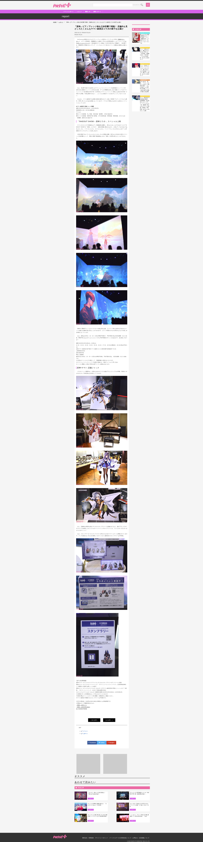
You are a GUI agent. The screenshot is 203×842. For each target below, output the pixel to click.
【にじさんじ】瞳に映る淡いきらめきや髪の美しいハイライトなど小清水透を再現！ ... (97, 816)
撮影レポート (97, 11)
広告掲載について (144, 838)
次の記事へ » (109, 720)
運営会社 (85, 838)
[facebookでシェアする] (92, 743)
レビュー (79, 11)
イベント (85, 731)
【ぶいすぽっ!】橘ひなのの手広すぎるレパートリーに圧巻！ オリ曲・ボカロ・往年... (139, 805)
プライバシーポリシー (101, 838)
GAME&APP (144, 80)
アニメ (142, 47)
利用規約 (91, 838)
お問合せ (135, 838)
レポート (61, 22)
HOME (54, 22)
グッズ (142, 33)
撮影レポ (87, 11)
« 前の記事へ (94, 720)
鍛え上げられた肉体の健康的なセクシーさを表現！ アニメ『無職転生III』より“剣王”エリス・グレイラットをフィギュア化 (144, 39)
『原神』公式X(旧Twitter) (83, 707)
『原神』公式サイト (81, 705)
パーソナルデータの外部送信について (120, 838)
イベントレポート (68, 11)
